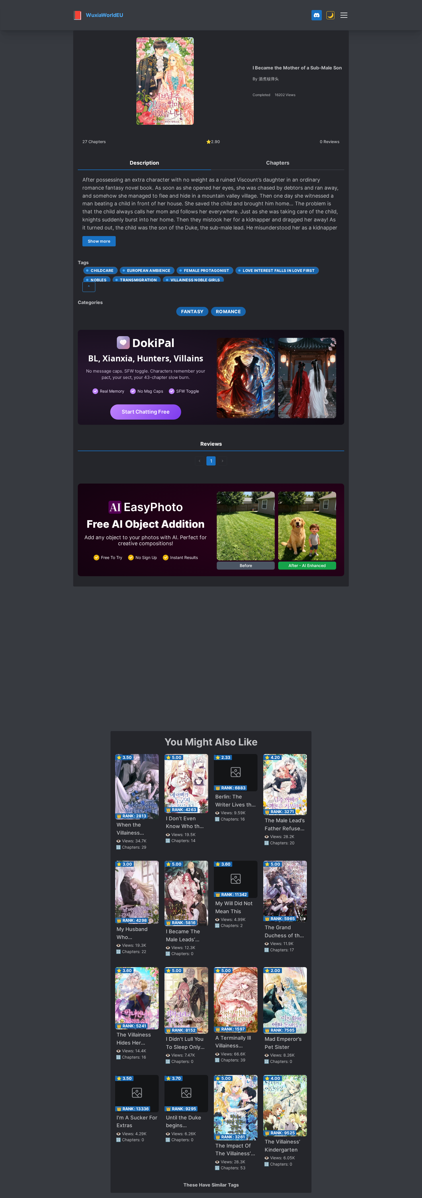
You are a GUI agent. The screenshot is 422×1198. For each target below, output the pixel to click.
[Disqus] (211, 658)
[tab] (144, 163)
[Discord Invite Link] (316, 15)
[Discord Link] (316, 15)
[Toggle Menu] (344, 15)
